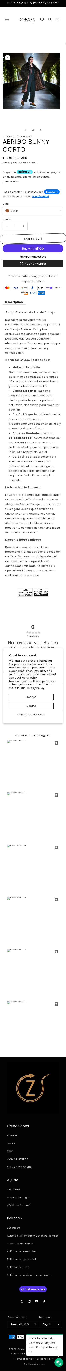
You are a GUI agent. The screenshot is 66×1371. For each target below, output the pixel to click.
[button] (7, 19)
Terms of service (24, 1358)
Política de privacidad (21, 1259)
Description (14, 302)
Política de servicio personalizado (29, 1275)
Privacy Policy (35, 688)
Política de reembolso (21, 1251)
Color (6, 203)
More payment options (33, 256)
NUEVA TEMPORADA (19, 1167)
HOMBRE (12, 1135)
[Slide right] (41, 130)
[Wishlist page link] (42, 19)
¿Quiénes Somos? (19, 1205)
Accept (31, 697)
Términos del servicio (21, 1243)
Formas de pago (18, 1197)
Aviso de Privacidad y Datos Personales (33, 1235)
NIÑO (10, 1151)
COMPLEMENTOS (17, 1159)
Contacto (13, 1189)
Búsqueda (13, 1227)
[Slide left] (25, 130)
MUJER (11, 1143)
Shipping (7, 162)
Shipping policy (45, 1358)
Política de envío (18, 1267)
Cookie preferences (35, 1364)
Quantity (8, 219)
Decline (31, 706)
